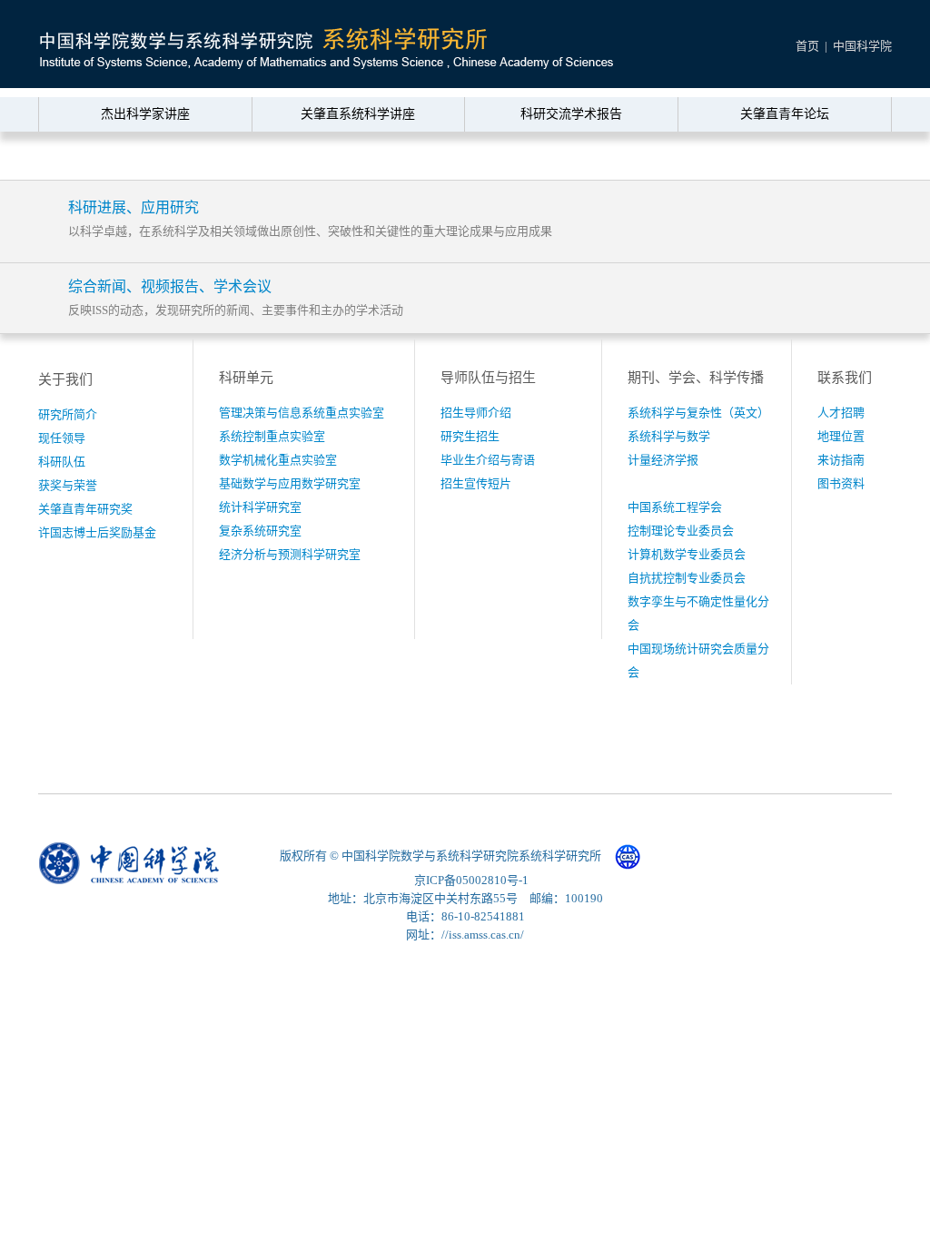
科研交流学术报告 (571, 114)
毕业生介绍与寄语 (487, 460)
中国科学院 (862, 46)
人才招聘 (841, 412)
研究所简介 (67, 414)
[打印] (843, 157)
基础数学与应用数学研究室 (290, 483)
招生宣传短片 (475, 483)
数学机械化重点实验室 (278, 460)
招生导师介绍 (475, 412)
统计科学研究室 (260, 507)
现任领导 (61, 438)
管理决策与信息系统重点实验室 (301, 412)
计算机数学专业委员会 (687, 554)
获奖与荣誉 (67, 485)
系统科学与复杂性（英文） (698, 412)
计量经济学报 (663, 460)
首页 (807, 46)
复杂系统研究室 (260, 530)
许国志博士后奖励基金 (97, 532)
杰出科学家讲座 (145, 114)
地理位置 (841, 436)
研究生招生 (470, 436)
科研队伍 (61, 461)
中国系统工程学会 (675, 507)
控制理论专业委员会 (681, 530)
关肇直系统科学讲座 (358, 114)
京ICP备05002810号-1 (471, 880)
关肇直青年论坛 (784, 114)
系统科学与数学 (669, 436)
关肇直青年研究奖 (85, 509)
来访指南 (841, 460)
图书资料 (841, 483)
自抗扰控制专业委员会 (687, 578)
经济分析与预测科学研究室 (290, 554)
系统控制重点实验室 (272, 436)
